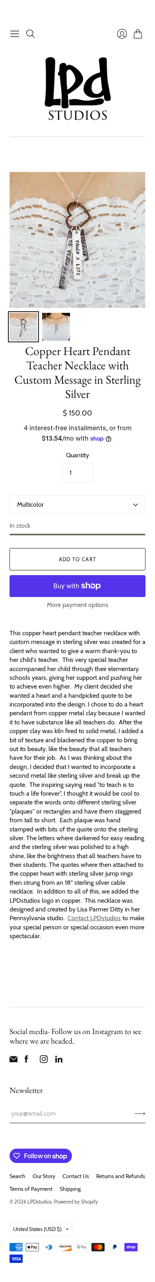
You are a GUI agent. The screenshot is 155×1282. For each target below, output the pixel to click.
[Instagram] (44, 1061)
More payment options (77, 605)
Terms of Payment (31, 1188)
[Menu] (14, 33)
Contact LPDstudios (94, 918)
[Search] (30, 33)
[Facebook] (26, 1061)
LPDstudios (39, 1201)
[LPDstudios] (77, 89)
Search (17, 1176)
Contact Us (75, 1176)
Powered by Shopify (76, 1201)
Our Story (44, 1176)
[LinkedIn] (59, 1061)
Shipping (70, 1188)
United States (37, 1229)
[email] (13, 1061)
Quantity (77, 455)
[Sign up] (140, 1113)
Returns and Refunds (120, 1176)
